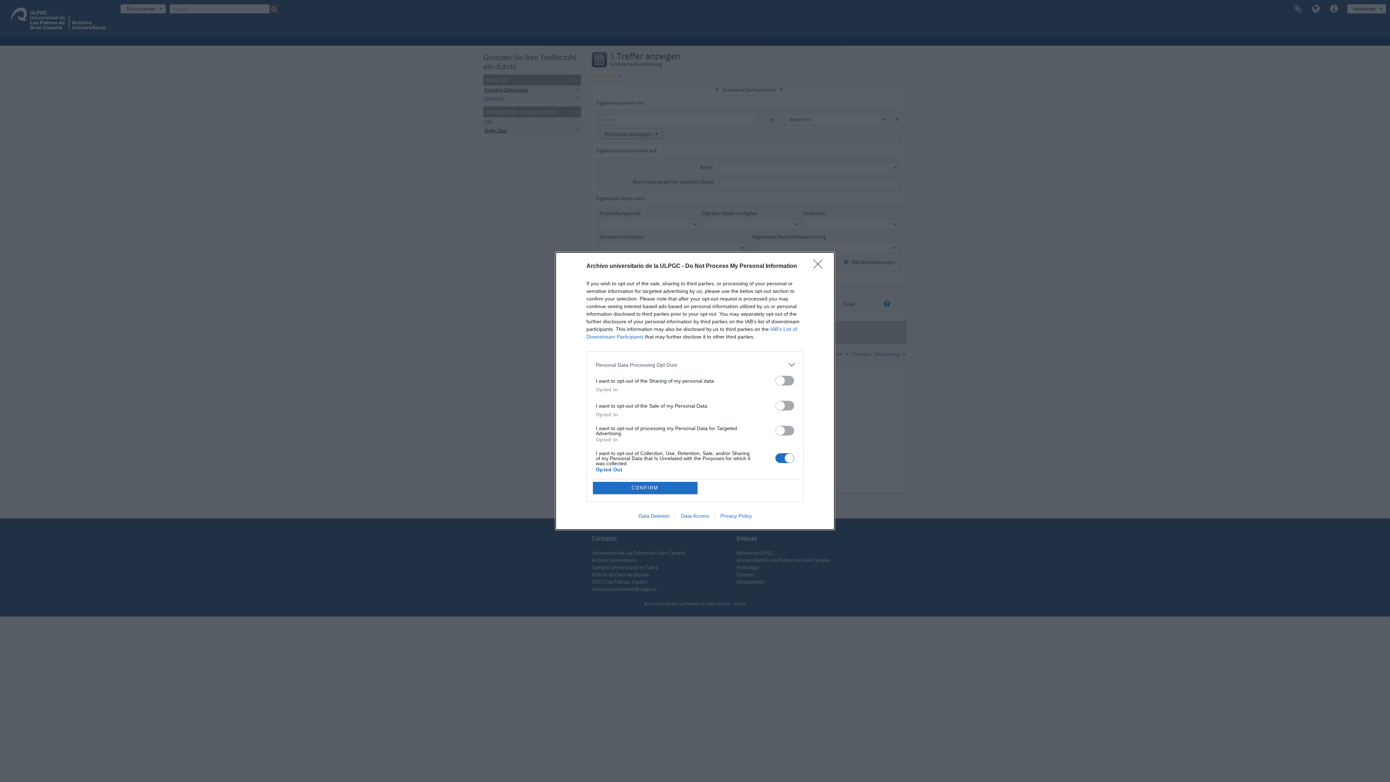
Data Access (695, 516)
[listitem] (695, 365)
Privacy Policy (736, 516)
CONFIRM (645, 488)
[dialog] (695, 391)
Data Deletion (654, 516)
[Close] (820, 266)
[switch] (784, 381)
